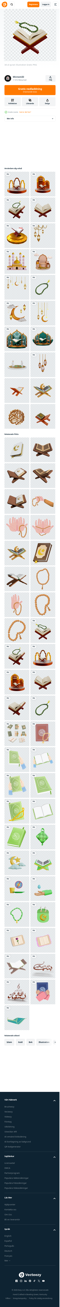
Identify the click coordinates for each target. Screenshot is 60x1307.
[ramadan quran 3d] (16, 940)
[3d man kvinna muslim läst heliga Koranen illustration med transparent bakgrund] (16, 545)
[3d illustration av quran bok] (16, 708)
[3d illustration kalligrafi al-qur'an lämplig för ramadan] (16, 648)
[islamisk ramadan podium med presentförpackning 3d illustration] (16, 364)
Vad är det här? (25, 112)
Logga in (45, 4)
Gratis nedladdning (30, 90)
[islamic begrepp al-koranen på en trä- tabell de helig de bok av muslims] (16, 966)
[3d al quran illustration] (16, 184)
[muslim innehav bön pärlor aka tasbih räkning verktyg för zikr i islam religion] (16, 837)
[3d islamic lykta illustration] (16, 313)
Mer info (10, 118)
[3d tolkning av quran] (16, 287)
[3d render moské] (16, 339)
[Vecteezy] (4, 4)
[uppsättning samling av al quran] (16, 1276)
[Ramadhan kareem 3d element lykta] (16, 571)
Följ (50, 80)
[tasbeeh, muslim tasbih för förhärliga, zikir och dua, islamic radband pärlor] (16, 1017)
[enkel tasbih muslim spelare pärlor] (16, 992)
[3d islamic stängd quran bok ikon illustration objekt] (16, 674)
